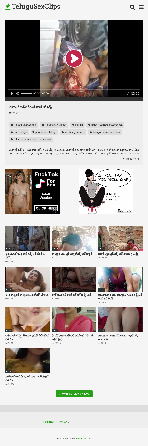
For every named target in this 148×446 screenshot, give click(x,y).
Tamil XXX (63, 421)
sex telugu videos (74, 132)
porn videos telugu (45, 132)
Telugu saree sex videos (106, 132)
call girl (79, 124)
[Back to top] (136, 435)
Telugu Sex (49, 421)
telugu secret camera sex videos (32, 139)
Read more (132, 158)
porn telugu (20, 132)
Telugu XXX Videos (56, 124)
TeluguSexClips (35, 6)
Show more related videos (74, 393)
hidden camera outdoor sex (107, 124)
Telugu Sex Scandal (25, 124)
